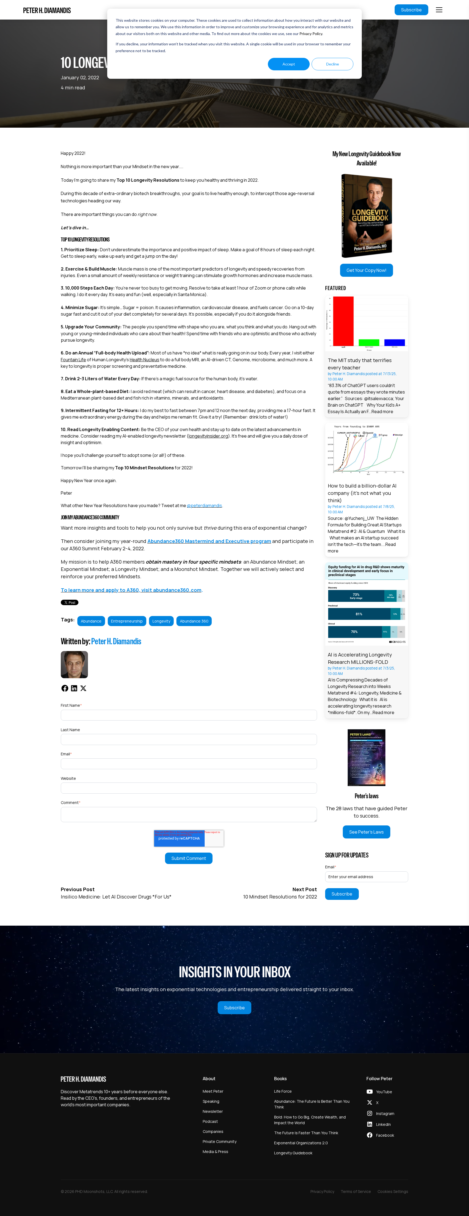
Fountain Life (73, 360)
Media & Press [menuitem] (215, 1151)
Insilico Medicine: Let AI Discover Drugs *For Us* (116, 896)
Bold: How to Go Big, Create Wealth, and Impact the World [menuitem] (310, 1119)
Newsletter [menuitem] (213, 1111)
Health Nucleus (144, 360)
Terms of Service (356, 1191)
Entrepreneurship (127, 621)
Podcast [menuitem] (210, 1121)
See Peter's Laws (366, 832)
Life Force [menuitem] (283, 1091)
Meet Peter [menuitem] (213, 1091)
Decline (332, 64)
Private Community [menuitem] (219, 1141)
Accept (289, 64)
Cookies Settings (393, 1191)
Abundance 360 (194, 621)
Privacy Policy (310, 33)
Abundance (91, 621)
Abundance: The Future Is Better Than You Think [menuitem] (312, 1104)
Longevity (161, 621)
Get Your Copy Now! (366, 270)
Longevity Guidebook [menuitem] (293, 1152)
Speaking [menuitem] (211, 1101)
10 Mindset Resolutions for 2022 (280, 896)
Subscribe (411, 10)
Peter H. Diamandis (116, 641)
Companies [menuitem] (213, 1131)
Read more (382, 411)
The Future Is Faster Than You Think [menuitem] (306, 1132)
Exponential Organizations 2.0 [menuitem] (301, 1142)
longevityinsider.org (208, 436)
